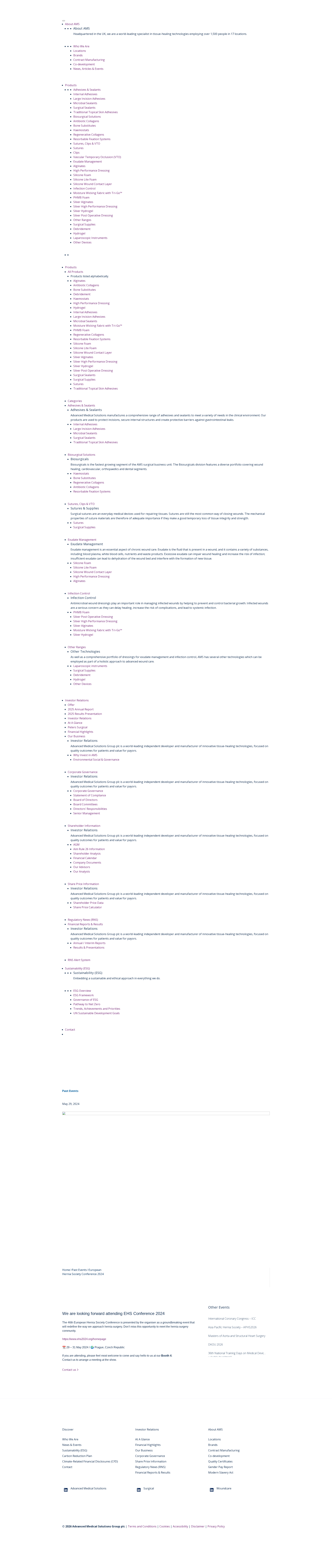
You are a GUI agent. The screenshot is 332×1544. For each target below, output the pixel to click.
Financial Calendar (85, 858)
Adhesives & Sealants (87, 90)
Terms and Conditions (142, 1526)
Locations (79, 51)
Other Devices (82, 242)
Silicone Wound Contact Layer (92, 184)
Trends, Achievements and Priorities (96, 1009)
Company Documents (87, 862)
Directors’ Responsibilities (90, 809)
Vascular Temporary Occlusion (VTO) (97, 157)
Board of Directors (85, 800)
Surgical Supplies (84, 224)
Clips (76, 152)
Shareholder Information (84, 826)
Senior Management (86, 813)
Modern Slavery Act (220, 1472)
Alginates (79, 166)
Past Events (70, 1091)
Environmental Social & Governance (96, 759)
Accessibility (180, 1526)
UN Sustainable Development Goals (96, 1013)
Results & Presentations (88, 947)
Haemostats (81, 130)
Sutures (78, 148)
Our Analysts (81, 871)
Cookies (164, 1526)
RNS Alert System (79, 960)
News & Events (71, 1445)
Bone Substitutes (84, 125)
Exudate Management (87, 161)
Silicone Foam (82, 175)
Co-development (84, 64)
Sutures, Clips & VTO (86, 143)
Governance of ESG (85, 1000)
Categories (75, 401)
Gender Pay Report (220, 1467)
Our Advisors (81, 867)
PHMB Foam (81, 197)
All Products (75, 272)
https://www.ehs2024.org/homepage (84, 1339)
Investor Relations (77, 700)
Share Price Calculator (87, 907)
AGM (76, 844)
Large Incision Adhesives (89, 99)
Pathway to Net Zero (86, 1004)
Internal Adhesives (85, 94)
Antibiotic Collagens (86, 121)
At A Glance (75, 723)
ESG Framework (83, 995)
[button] (66, 1034)
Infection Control (84, 188)
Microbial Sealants (85, 103)
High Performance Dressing (91, 170)
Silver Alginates (83, 202)
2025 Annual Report (81, 709)
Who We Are (81, 46)
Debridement (81, 229)
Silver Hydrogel (83, 211)
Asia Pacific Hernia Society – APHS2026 (232, 1327)
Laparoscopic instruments (90, 666)
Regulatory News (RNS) (83, 920)
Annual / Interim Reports (89, 943)
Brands (78, 55)
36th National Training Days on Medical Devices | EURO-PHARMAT (237, 1353)
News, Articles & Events (88, 69)
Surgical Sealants (84, 108)
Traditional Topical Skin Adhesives (95, 112)
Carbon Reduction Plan (77, 1456)
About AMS (72, 24)
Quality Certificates (220, 1461)
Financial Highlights (80, 732)
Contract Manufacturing (89, 60)
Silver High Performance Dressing (95, 206)
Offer (71, 705)
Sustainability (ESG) (77, 968)
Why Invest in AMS (85, 755)
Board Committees (85, 804)
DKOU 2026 (215, 1344)
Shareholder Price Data (88, 903)
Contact (70, 1029)
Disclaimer (198, 1526)
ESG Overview (82, 991)
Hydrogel (79, 233)
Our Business (76, 736)
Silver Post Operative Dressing (93, 215)
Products (71, 85)
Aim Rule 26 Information (89, 849)
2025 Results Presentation (85, 714)
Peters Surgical (77, 727)
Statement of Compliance (89, 795)
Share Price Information (83, 884)
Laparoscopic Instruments (90, 238)
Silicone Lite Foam (84, 179)
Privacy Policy (216, 1526)
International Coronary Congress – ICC (232, 1318)
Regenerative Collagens (88, 134)
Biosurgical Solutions (87, 117)
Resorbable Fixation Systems (91, 139)
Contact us (69, 1370)
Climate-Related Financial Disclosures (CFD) (90, 1461)
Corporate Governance (83, 772)
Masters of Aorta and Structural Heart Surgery (236, 1336)
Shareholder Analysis (87, 853)
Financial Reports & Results (85, 924)
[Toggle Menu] (63, 20)
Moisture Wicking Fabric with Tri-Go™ (97, 193)
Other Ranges (82, 220)
